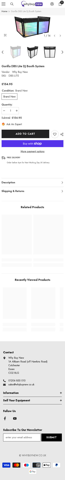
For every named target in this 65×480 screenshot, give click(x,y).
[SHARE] (61, 134)
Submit (51, 437)
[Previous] (54, 35)
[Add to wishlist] (55, 134)
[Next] (60, 35)
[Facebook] (5, 418)
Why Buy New (20, 72)
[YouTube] (15, 418)
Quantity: (7, 104)
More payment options (32, 151)
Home (4, 11)
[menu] (3, 4)
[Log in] (52, 4)
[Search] (12, 4)
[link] (17, 260)
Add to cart (25, 134)
